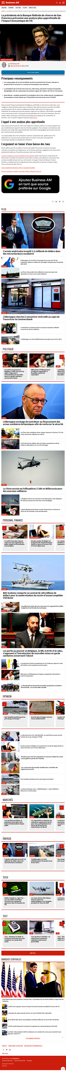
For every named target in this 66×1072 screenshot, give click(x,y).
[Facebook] (3, 1049)
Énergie (4, 783)
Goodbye (29, 1060)
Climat (58, 366)
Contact (4, 1046)
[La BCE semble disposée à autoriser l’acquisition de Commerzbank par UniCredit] (4, 1024)
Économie (11, 7)
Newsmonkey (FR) (19, 1060)
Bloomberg (33, 118)
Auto (31, 894)
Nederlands (5, 1053)
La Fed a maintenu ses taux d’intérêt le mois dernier (18, 156)
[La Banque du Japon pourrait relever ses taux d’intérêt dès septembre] (4, 1011)
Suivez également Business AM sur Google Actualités (18, 168)
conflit (4, 740)
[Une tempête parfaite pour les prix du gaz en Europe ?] (10, 775)
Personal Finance (6, 751)
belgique (59, 713)
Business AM (16, 64)
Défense (4, 247)
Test (5, 933)
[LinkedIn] (9, 1049)
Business (4, 343)
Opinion (32, 713)
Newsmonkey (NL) (7, 1060)
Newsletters (32, 7)
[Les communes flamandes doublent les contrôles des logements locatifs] (10, 764)
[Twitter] (6, 1049)
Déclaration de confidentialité (33, 1046)
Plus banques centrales (45, 1037)
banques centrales (6, 60)
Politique (18, 7)
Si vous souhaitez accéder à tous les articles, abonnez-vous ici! (21, 171)
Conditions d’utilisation (15, 1046)
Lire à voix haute (33, 72)
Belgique (4, 7)
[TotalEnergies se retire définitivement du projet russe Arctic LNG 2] (10, 335)
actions (5, 817)
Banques (4, 313)
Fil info (25, 7)
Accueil (3, 11)
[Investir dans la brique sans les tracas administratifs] (41, 702)
